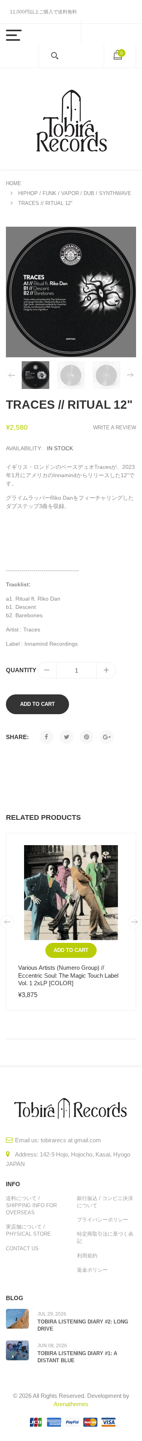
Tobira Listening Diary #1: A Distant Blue (77, 1356)
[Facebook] (46, 737)
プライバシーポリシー (102, 1220)
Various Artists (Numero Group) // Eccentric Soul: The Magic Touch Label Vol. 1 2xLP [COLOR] (68, 975)
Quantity (21, 670)
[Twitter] (66, 737)
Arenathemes (71, 1404)
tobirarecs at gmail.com (71, 1140)
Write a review (114, 427)
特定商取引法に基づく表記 (105, 1237)
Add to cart (37, 704)
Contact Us (22, 1248)
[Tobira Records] (71, 119)
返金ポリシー (92, 1270)
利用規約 (87, 1256)
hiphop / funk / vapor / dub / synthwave (74, 193)
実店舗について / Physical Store (28, 1230)
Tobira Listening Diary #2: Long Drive (82, 1325)
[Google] (107, 737)
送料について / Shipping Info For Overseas (31, 1205)
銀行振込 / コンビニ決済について (105, 1201)
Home (13, 183)
